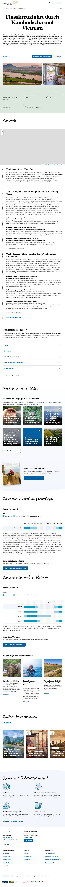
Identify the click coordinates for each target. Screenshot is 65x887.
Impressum (19, 876)
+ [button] (2, 131)
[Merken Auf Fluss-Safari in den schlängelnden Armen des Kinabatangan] (39, 408)
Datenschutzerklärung (29, 876)
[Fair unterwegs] (26, 882)
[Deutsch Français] (5, 876)
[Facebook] (3, 845)
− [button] (2, 134)
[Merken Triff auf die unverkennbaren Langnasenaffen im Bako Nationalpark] (18, 408)
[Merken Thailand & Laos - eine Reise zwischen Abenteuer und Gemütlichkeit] (21, 732)
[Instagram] (5, 845)
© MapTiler (47, 164)
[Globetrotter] (35, 882)
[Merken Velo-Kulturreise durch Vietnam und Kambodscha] (45, 732)
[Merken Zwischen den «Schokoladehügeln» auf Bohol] (60, 430)
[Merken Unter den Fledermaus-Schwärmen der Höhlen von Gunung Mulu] (18, 430)
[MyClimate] (18, 882)
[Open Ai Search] (52, 3)
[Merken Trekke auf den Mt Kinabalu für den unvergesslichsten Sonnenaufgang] (60, 408)
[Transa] (11, 882)
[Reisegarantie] (44, 882)
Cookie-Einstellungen (46, 876)
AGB (38, 876)
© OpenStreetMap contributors (58, 164)
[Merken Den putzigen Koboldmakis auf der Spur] (39, 430)
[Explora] (5, 882)
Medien (12, 876)
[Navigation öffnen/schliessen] (50, 3)
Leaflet (42, 164)
